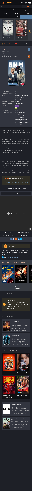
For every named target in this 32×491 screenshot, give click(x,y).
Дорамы (4, 13)
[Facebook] (13, 239)
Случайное (26, 17)
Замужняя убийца (22, 373)
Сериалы (26, 10)
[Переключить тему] (25, 2)
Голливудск (6, 373)
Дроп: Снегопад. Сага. (18, 419)
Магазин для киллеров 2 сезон (8, 396)
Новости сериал (22, 395)
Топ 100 (15, 17)
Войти (21, 3)
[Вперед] (30, 28)
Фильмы (15, 10)
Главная (5, 10)
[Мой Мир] (18, 239)
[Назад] (30, 31)
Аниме (28, 13)
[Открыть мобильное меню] (29, 2)
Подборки (5, 17)
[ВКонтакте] (11, 239)
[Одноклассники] (16, 239)
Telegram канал (13, 257)
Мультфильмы (16, 13)
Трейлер (16, 194)
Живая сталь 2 (16, 336)
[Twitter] (21, 239)
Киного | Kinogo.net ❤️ (10, 44)
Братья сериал (16, 405)
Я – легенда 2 (15, 321)
